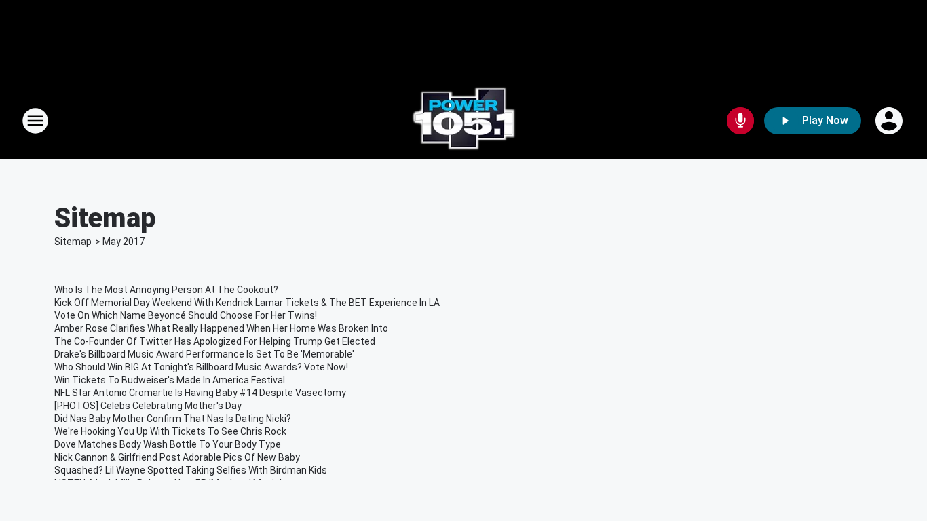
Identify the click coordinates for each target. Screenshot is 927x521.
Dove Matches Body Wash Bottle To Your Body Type (167, 444)
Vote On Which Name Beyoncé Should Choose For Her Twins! (185, 315)
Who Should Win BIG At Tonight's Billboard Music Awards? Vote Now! (201, 367)
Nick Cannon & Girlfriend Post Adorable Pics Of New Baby (177, 457)
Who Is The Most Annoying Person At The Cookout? (166, 289)
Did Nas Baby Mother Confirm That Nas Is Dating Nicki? (172, 418)
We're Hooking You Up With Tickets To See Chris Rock (170, 431)
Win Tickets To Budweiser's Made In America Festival (169, 379)
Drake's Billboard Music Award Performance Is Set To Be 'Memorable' (204, 354)
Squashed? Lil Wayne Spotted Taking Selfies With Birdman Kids (190, 470)
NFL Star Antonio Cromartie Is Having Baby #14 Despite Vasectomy (200, 392)
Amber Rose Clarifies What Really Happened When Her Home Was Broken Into (221, 328)
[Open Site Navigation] (35, 120)
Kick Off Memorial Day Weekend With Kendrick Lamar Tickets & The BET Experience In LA (247, 302)
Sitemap (73, 241)
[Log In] (890, 120)
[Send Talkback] (740, 120)
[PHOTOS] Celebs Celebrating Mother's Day (148, 405)
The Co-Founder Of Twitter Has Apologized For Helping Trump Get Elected (214, 341)
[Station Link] (463, 120)
